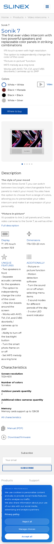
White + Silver (15, 100)
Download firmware (19, 437)
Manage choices (27, 529)
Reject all (27, 521)
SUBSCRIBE (27, 468)
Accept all (27, 536)
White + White (16, 84)
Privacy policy (12, 514)
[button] (27, 141)
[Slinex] (16, 7)
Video (49, 84)
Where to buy (14, 111)
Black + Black (15, 95)
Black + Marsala (17, 89)
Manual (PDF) (15, 428)
